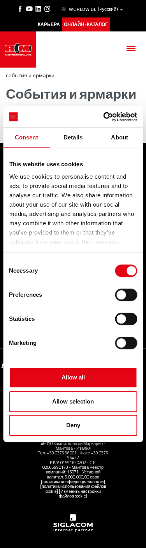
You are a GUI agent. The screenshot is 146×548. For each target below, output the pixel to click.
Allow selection (73, 401)
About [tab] (119, 137)
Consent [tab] (26, 137)
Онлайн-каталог (86, 24)
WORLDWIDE (93, 9)
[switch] (126, 295)
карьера (49, 24)
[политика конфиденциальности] (73, 481)
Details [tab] (73, 137)
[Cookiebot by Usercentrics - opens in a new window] (104, 117)
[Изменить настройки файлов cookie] (80, 493)
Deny (73, 425)
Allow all (73, 377)
